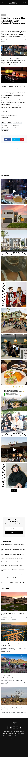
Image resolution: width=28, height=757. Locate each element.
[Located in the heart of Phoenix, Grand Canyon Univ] (14, 320)
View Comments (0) (14, 148)
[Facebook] (11, 727)
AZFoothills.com (6, 541)
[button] (2, 2)
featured (3, 122)
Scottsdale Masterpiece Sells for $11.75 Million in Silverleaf (12, 582)
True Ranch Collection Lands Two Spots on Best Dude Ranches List (12, 677)
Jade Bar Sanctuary (17, 122)
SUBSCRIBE (14, 532)
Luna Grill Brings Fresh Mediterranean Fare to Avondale (11, 565)
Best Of (14, 735)
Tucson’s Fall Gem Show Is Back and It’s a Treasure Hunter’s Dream (13, 561)
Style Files (5, 733)
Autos (22, 733)
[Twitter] (14, 727)
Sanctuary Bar (4, 125)
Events (23, 735)
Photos (19, 735)
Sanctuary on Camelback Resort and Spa (9, 127)
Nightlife (9, 735)
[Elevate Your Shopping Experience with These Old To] (14, 268)
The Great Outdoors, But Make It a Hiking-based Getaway (12, 558)
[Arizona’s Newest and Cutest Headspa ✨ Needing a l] (14, 346)
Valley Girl (11, 733)
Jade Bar (9, 122)
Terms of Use (19, 738)
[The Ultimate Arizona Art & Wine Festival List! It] (14, 423)
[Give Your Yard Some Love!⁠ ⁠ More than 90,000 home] (14, 398)
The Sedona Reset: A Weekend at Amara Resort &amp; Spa (12, 574)
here (15, 64)
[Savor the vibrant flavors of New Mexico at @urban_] (14, 372)
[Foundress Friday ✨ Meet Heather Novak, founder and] (14, 294)
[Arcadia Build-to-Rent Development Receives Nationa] (14, 243)
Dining (17, 731)
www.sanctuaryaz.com (6, 117)
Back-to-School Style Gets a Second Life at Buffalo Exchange (12, 554)
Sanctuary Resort (5, 130)
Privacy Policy (13, 738)
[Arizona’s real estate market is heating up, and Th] (14, 217)
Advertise (8, 738)
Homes (22, 731)
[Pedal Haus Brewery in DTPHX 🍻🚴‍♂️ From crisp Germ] (14, 191)
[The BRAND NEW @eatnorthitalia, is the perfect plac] (14, 449)
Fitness (4, 735)
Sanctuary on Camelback (14, 125)
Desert (3, 14)
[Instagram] (8, 727)
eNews (13, 731)
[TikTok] (17, 727)
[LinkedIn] (20, 727)
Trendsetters (17, 733)
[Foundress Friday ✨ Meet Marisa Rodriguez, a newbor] (14, 475)
